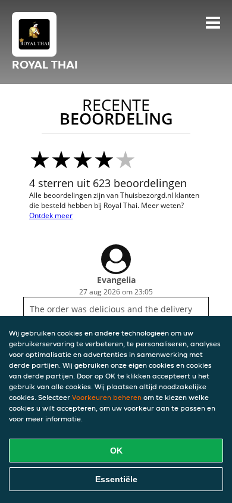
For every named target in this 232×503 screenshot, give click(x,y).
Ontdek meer (51, 215)
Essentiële (116, 479)
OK (116, 450)
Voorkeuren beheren (107, 397)
